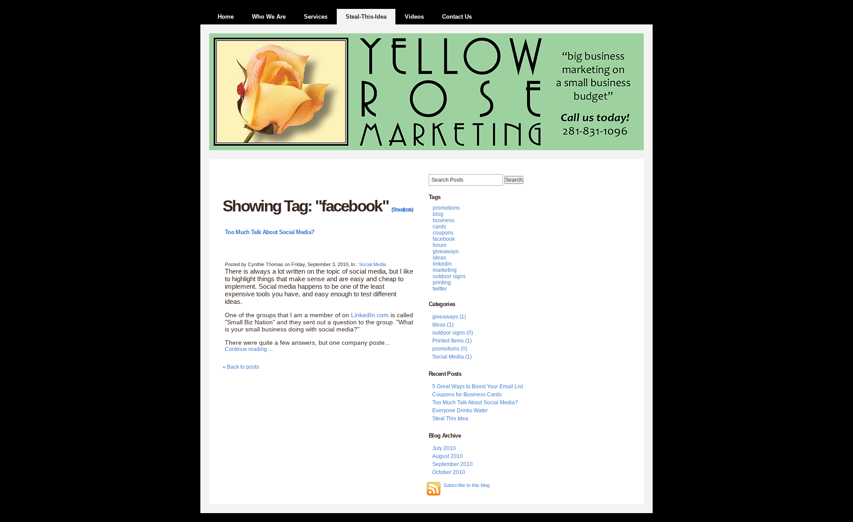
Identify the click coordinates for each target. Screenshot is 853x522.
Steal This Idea (450, 418)
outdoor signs (449, 276)
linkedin (442, 264)
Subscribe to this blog (466, 485)
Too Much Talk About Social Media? (269, 232)
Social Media (372, 264)
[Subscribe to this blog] (433, 489)
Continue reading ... (248, 349)
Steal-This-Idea (366, 16)
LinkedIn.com (370, 315)
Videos (414, 16)
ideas (439, 258)
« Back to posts (241, 367)
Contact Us (457, 16)
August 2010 (447, 456)
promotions (446, 208)
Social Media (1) (452, 357)
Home (226, 16)
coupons (443, 233)
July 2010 (444, 448)
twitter (440, 289)
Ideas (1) (443, 325)
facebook (444, 239)
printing (442, 282)
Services (315, 16)
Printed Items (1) (452, 341)
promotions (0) (449, 349)
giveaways (445, 251)
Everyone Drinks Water (460, 410)
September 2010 (452, 464)
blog (438, 214)
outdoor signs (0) (452, 333)
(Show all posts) (401, 210)
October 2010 (448, 472)
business (443, 220)
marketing (445, 270)
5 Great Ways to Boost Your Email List (477, 386)
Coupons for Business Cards (467, 394)
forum (439, 245)
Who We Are (269, 16)
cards (439, 226)
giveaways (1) (449, 317)
